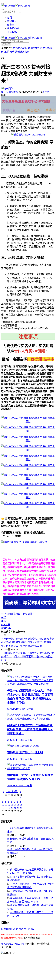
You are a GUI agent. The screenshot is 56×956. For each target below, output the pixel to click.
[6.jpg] (28, 469)
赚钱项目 (15, 614)
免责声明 (30, 929)
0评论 (46, 92)
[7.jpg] (28, 478)
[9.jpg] (28, 497)
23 (21, 808)
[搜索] (2, 9)
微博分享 (6, 628)
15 (18, 804)
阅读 (3, 617)
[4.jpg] (28, 450)
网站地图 (6, 929)
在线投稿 (12, 32)
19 (9, 808)
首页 (9, 17)
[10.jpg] (28, 507)
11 (6, 804)
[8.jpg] (28, 488)
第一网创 (9, 92)
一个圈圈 (6, 614)
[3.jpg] (28, 440)
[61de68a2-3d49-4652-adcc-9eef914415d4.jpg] (24, 541)
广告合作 (21, 929)
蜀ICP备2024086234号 (12, 943)
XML (13, 929)
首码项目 (12, 21)
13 (12, 804)
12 (9, 804)
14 (15, 804)
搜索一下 (6, 44)
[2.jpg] (28, 431)
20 (12, 808)
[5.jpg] (28, 459)
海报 (3, 621)
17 (3, 808)
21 (15, 808)
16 (21, 804)
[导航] (2, 3)
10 (3, 804)
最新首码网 (13, 28)
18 (6, 808)
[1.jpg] (28, 421)
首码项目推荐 (27, 614)
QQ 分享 (5, 624)
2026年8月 (12, 791)
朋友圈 (10, 24)
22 (18, 808)
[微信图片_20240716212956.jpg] (28, 134)
